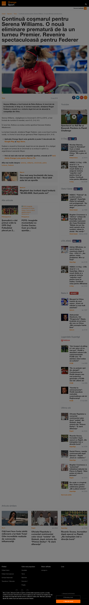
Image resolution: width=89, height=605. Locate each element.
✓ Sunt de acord (68, 601)
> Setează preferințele (68, 593)
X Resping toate (68, 597)
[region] (44, 597)
